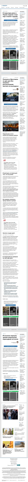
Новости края (21, 417)
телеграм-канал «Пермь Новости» (13, 46)
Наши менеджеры (14, 462)
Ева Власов (14, 89)
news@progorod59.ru (15, 469)
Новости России (22, 20)
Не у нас (22, 33)
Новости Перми (22, 60)
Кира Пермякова (13, 342)
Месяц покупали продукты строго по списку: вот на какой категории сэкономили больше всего (10, 288)
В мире (21, 27)
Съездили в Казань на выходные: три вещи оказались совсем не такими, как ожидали (10, 294)
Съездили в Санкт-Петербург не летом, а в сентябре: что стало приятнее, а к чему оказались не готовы (10, 291)
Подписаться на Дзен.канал (10, 20)
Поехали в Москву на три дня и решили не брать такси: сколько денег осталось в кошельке (10, 283)
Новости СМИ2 (5, 315)
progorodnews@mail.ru (13, 461)
